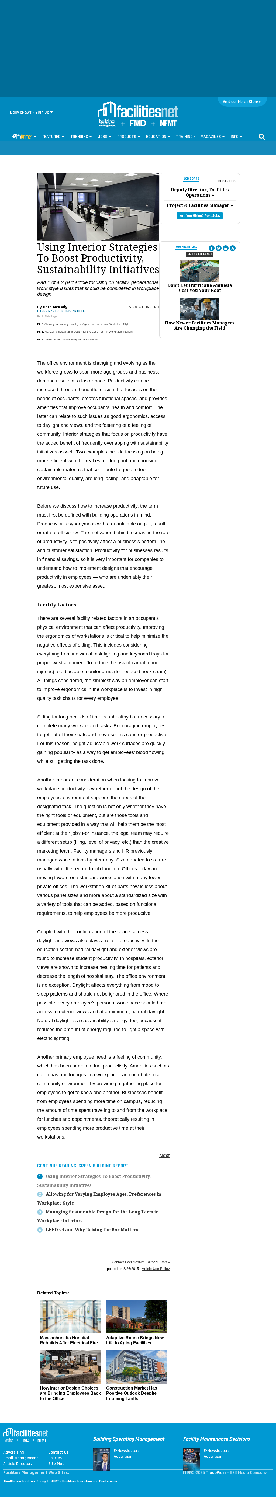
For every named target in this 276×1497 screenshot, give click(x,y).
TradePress (216, 1472)
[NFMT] (168, 124)
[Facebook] (212, 248)
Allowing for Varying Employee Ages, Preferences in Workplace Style (86, 324)
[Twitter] (219, 248)
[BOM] (107, 125)
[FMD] (138, 125)
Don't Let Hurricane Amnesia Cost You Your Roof (199, 288)
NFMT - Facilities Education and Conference (84, 1481)
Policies (55, 1458)
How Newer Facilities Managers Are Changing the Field (199, 325)
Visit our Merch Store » (242, 101)
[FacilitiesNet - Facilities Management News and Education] (138, 109)
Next (164, 1155)
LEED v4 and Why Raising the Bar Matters (71, 339)
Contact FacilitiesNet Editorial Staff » (141, 1262)
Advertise (122, 1456)
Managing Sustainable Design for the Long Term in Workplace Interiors (89, 331)
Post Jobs (227, 181)
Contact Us (58, 1452)
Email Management (20, 1458)
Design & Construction (147, 307)
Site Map (56, 1464)
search (262, 136)
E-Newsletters (126, 1451)
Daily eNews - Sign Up (29, 112)
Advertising (13, 1452)
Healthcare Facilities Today (25, 1481)
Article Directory (17, 1464)
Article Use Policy (156, 1269)
